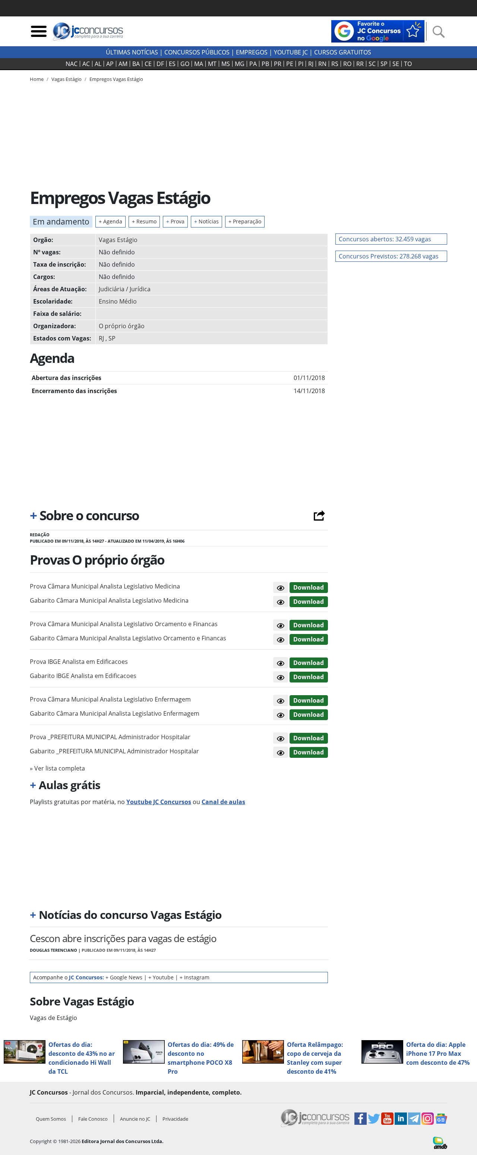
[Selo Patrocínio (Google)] (377, 30)
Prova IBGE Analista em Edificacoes (79, 661)
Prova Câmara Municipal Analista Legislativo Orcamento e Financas (124, 624)
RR (360, 64)
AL (98, 64)
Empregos (252, 52)
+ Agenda (110, 221)
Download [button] (308, 587)
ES (172, 64)
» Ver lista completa (57, 768)
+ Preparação (244, 221)
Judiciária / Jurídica (125, 289)
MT (212, 64)
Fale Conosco (93, 1118)
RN (322, 64)
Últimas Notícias (132, 52)
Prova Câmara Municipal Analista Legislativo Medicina (105, 586)
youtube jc (291, 52)
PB (265, 64)
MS (225, 64)
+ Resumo (144, 221)
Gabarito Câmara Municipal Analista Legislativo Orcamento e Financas (128, 638)
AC (86, 64)
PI (300, 64)
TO (408, 64)
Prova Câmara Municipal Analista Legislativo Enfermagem (110, 699)
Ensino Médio (118, 301)
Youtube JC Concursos (158, 802)
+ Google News (123, 977)
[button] (280, 587)
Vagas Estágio (118, 240)
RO (347, 64)
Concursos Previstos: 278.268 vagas (389, 256)
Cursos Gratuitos (342, 52)
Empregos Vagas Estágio (116, 79)
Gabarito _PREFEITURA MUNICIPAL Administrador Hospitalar (114, 751)
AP (110, 64)
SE (395, 64)
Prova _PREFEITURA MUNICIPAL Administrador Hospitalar (110, 737)
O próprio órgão (122, 326)
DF (160, 64)
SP (384, 64)
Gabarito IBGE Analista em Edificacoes (83, 676)
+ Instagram (194, 977)
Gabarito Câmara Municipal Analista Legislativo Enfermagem (114, 713)
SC (372, 64)
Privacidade (175, 1118)
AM (123, 64)
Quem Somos (51, 1118)
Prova (175, 221)
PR (277, 64)
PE (289, 64)
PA (253, 64)
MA (198, 64)
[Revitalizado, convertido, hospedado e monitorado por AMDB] (440, 1142)
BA (136, 64)
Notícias (206, 221)
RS (334, 64)
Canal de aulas (223, 802)
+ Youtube (161, 977)
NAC (72, 64)
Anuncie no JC (135, 1118)
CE (148, 64)
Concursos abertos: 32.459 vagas (385, 239)
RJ (310, 64)
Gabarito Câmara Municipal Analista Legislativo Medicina (109, 600)
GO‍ (184, 64)
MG (239, 64)
